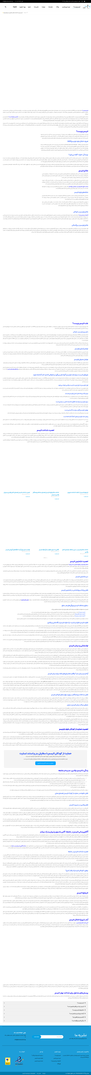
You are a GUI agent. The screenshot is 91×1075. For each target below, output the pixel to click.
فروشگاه (59, 1064)
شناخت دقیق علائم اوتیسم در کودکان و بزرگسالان (78, 186)
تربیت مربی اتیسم (57, 1058)
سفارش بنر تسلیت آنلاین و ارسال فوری (45, 763)
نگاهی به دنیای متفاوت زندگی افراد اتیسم (49, 550)
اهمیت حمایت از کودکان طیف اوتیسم (73, 729)
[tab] (45, 1003)
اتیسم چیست (58, 1055)
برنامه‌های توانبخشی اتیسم (13, 369)
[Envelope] (84, 1)
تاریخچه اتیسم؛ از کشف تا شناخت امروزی (78, 492)
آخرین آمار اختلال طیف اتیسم (82, 923)
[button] (5, 7)
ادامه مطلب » (86, 496)
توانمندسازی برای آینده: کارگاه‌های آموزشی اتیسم (18, 550)
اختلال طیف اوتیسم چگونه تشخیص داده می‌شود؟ (78, 564)
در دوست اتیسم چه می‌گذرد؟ (37, 1055)
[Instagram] (82, 1)
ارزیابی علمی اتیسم (25, 600)
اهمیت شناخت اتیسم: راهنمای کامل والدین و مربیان (17, 492)
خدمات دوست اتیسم (39, 1061)
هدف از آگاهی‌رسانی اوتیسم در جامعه (18, 846)
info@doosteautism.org (8, 1)
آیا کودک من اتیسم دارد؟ (83, 215)
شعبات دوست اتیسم (39, 1058)
